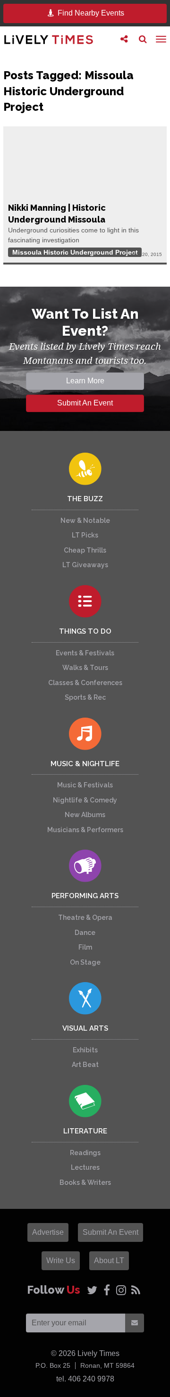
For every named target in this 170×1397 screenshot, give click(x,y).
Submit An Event (85, 403)
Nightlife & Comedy (85, 800)
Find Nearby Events (90, 13)
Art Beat (85, 1064)
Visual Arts (85, 1028)
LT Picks (85, 535)
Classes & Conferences (85, 682)
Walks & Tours (85, 667)
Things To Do (85, 631)
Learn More (85, 381)
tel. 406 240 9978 (85, 1379)
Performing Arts (85, 896)
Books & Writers (85, 1182)
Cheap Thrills (85, 550)
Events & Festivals (85, 653)
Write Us (60, 1260)
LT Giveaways (85, 565)
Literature (85, 1131)
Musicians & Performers (85, 830)
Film (85, 947)
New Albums (85, 814)
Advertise (48, 1232)
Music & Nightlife (85, 764)
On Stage (85, 962)
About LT (109, 1260)
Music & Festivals (85, 785)
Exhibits (85, 1050)
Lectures (85, 1167)
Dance (85, 932)
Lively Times (48, 39)
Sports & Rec (85, 697)
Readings (85, 1153)
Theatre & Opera (85, 917)
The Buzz (85, 499)
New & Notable (85, 520)
